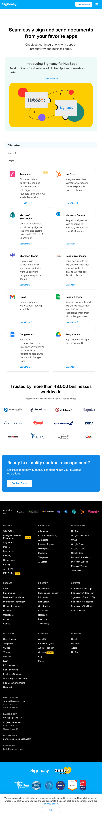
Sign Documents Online (14, 682)
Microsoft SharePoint (81, 557)
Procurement (9, 593)
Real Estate (43, 601)
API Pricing (8, 568)
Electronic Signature (12, 674)
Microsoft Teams (79, 566)
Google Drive (77, 544)
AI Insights (43, 539)
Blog (40, 656)
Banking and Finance (48, 593)
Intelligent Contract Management (12, 536)
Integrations (8, 551)
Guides (6, 647)
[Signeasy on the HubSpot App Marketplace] (81, 512)
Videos (6, 652)
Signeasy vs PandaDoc (82, 601)
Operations (8, 614)
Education (43, 597)
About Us (42, 639)
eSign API (7, 542)
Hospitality (43, 614)
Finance (7, 610)
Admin (6, 619)
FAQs (5, 661)
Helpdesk (7, 687)
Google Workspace (80, 535)
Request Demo (83, 4)
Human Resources (11, 606)
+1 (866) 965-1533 (12, 722)
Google (74, 639)
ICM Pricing (8, 573)
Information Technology (14, 601)
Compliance (9, 560)
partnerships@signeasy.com (17, 739)
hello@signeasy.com (13, 749)
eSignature (43, 531)
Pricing (6, 564)
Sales (5, 588)
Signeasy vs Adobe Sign (82, 593)
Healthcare (43, 588)
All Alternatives (78, 610)
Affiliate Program (46, 647)
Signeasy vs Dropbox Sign (83, 597)
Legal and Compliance (13, 597)
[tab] (51, 145)
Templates (43, 557)
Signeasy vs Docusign (81, 588)
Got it (51, 810)
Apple (74, 647)
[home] (9, 4)
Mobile (6, 547)
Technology (43, 623)
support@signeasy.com (14, 701)
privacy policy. (51, 803)
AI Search (42, 561)
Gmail (74, 539)
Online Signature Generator (16, 678)
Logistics (42, 619)
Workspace (43, 548)
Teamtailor (76, 570)
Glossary (7, 656)
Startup (6, 623)
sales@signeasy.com (13, 717)
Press (41, 661)
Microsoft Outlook (79, 561)
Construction (44, 606)
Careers (42, 652)
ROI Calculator (10, 665)
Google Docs (77, 553)
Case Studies (9, 639)
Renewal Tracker (46, 544)
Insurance (42, 610)
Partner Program (46, 643)
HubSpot (75, 531)
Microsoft (75, 643)
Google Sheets (78, 548)
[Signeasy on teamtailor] (93, 512)
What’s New (8, 531)
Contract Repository (47, 535)
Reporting (42, 553)
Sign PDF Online (10, 669)
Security (7, 555)
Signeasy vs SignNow (81, 606)
